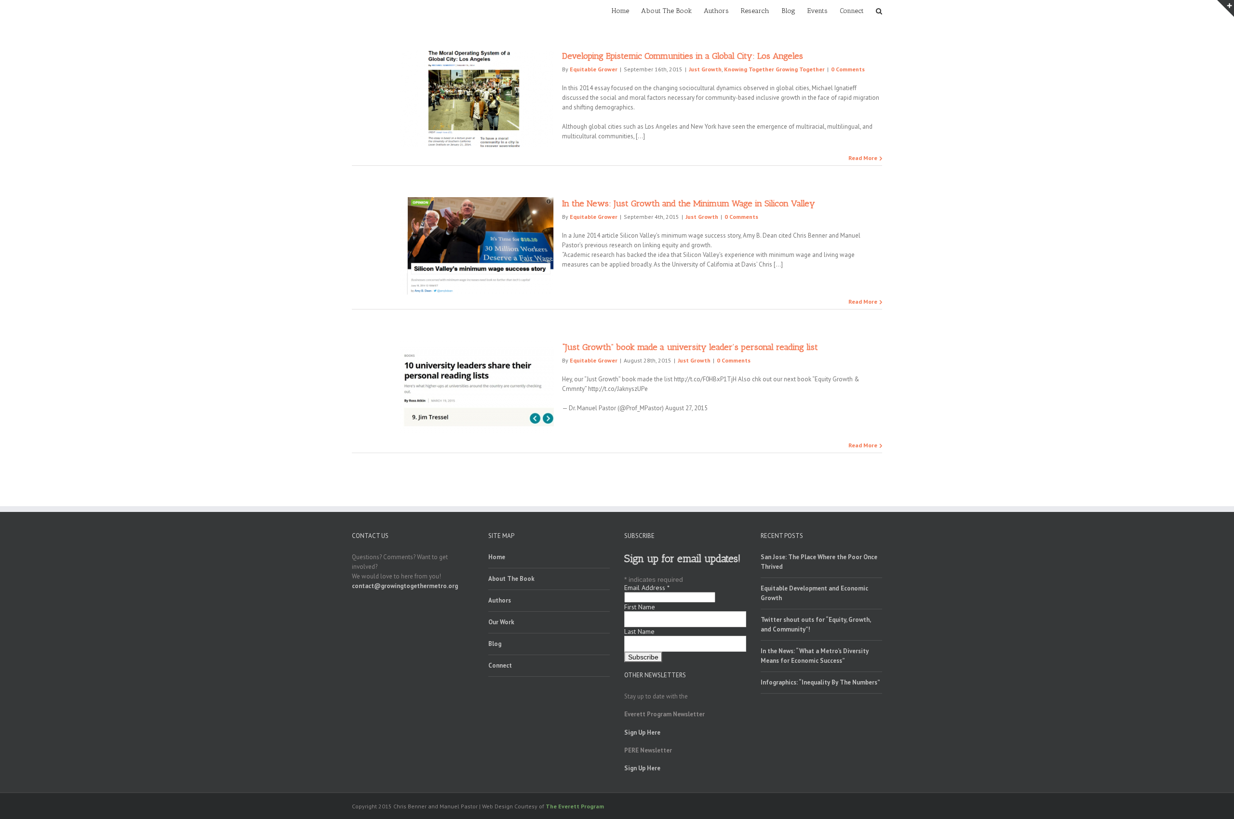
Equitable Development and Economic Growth (814, 593)
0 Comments (848, 69)
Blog (494, 644)
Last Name (639, 631)
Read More (862, 157)
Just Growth (705, 69)
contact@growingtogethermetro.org (405, 586)
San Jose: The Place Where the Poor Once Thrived (819, 562)
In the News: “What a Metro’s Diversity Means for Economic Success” (815, 656)
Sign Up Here (642, 732)
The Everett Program (575, 806)
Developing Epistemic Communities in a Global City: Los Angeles (682, 56)
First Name (639, 607)
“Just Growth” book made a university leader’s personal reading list (690, 347)
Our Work (501, 622)
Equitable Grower (593, 69)
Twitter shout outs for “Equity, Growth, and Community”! (816, 624)
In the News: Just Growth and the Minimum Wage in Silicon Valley (688, 203)
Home (496, 557)
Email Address (646, 587)
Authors (499, 600)
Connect (500, 665)
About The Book (511, 579)
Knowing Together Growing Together (774, 69)
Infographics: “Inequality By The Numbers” (820, 682)
